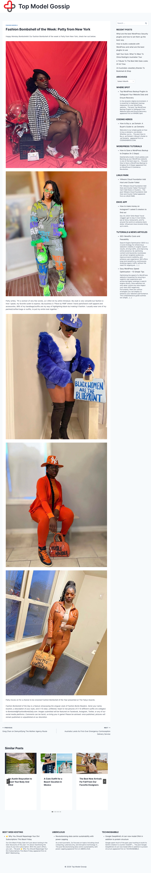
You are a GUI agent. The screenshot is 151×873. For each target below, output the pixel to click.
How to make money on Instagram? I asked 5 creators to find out (133, 209)
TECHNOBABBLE (110, 832)
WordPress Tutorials (129, 146)
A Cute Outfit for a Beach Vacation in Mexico (53, 782)
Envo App (121, 202)
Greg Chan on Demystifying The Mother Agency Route (24, 729)
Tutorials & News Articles (131, 232)
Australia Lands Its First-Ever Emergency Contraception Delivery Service (87, 731)
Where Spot (123, 87)
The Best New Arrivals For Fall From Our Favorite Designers (91, 782)
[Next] (104, 781)
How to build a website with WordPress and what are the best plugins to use (130, 47)
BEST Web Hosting (12, 832)
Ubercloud (58, 832)
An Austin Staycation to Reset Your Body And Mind (20, 782)
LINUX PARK (122, 175)
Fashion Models (12, 25)
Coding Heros (124, 119)
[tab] (52, 811)
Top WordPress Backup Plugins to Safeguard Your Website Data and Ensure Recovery (134, 94)
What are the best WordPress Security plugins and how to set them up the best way (132, 37)
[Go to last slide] (8, 781)
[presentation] (20, 763)
